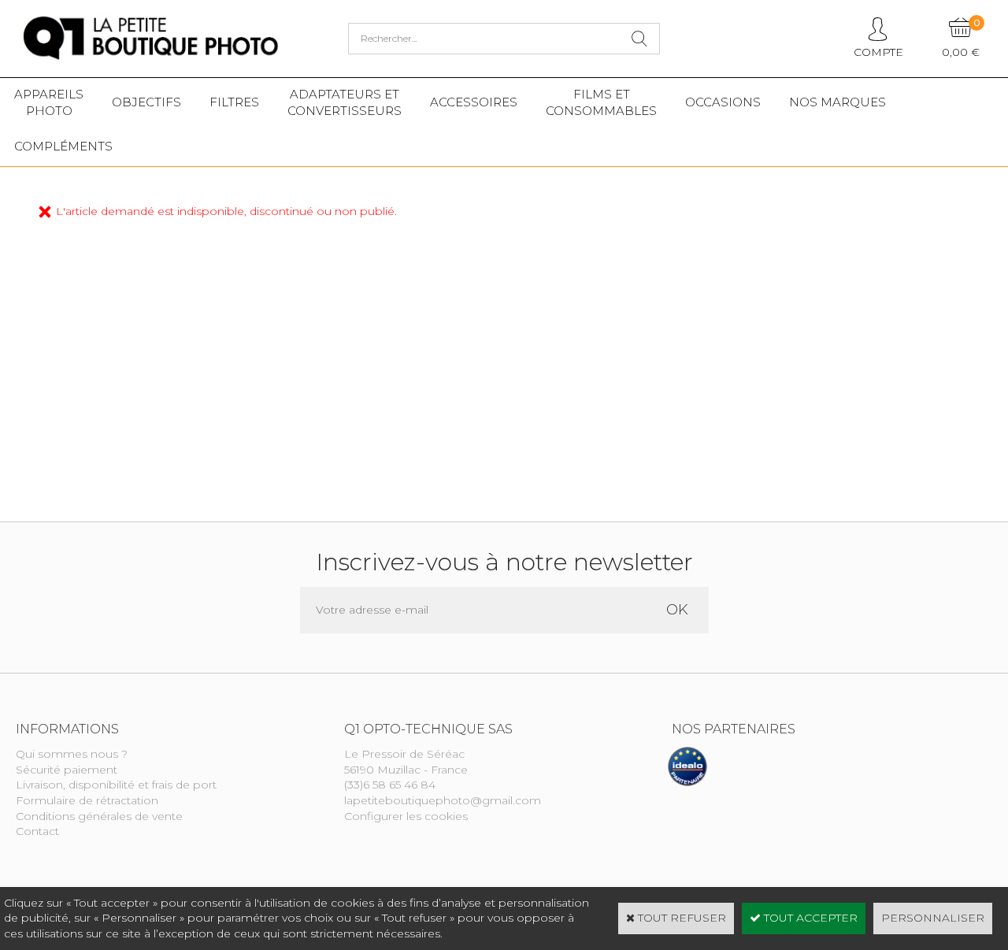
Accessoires (473, 102)
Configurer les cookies (406, 816)
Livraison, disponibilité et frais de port (116, 784)
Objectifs (146, 102)
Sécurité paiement (66, 770)
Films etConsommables (601, 102)
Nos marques (837, 102)
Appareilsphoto (48, 102)
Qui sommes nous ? (72, 754)
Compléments (63, 146)
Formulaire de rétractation (87, 800)
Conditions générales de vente (99, 816)
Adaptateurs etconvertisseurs (344, 102)
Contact (37, 831)
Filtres (234, 102)
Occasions (723, 102)
